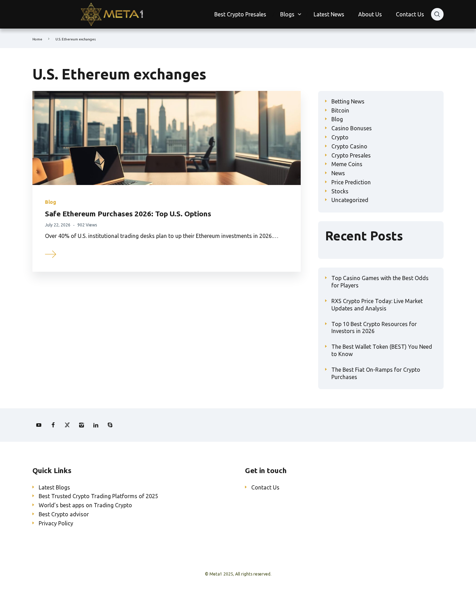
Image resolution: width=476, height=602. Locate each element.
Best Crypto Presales (240, 14)
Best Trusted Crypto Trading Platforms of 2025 (98, 496)
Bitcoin (340, 110)
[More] (51, 253)
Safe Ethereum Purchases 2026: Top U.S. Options (128, 213)
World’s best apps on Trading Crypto (85, 505)
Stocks (339, 191)
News (338, 173)
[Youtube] (38, 425)
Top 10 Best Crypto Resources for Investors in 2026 (374, 327)
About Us (370, 14)
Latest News (329, 14)
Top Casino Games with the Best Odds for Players (380, 281)
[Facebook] (53, 425)
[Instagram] (81, 425)
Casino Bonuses (351, 128)
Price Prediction (351, 182)
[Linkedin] (96, 425)
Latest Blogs (54, 487)
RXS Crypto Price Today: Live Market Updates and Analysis (377, 304)
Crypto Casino (349, 146)
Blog (50, 202)
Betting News (347, 101)
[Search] (437, 14)
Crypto (339, 137)
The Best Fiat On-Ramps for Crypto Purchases (375, 373)
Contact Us (410, 14)
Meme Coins (346, 164)
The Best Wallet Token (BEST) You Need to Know (381, 350)
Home (37, 39)
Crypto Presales (351, 155)
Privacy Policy (56, 523)
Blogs (287, 14)
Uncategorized (349, 200)
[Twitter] (67, 425)
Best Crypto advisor (64, 514)
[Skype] (110, 425)
